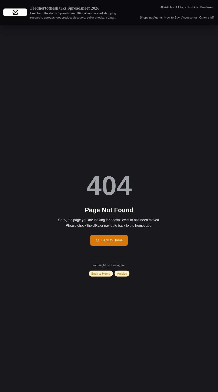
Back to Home (112, 240)
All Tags (181, 7)
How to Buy (172, 17)
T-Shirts (193, 7)
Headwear (207, 7)
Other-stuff (206, 17)
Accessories (189, 17)
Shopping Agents (151, 17)
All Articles (167, 7)
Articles (122, 273)
